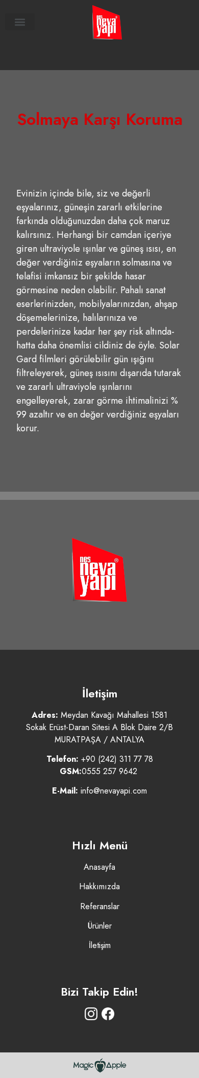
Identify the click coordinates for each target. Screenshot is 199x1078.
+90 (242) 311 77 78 (117, 759)
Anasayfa (99, 867)
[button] (20, 21)
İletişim (100, 945)
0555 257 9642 (109, 771)
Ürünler (100, 926)
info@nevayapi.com (114, 791)
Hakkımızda (99, 886)
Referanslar (99, 906)
